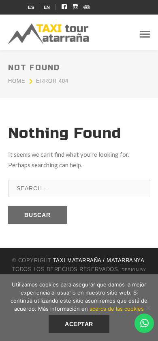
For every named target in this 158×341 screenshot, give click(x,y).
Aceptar (79, 324)
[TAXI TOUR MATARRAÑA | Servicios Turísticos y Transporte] (48, 32)
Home (17, 81)
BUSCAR (37, 215)
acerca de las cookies (117, 308)
